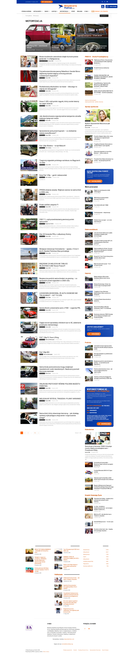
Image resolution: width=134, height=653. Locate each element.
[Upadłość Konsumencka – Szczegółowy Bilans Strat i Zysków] (58, 587)
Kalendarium (89, 429)
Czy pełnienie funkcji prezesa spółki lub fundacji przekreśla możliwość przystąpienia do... (71, 595)
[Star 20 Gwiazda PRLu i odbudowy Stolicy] (28, 239)
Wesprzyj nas (105, 424)
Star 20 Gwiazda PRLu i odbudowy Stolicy (55, 234)
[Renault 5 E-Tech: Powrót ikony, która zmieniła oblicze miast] (89, 258)
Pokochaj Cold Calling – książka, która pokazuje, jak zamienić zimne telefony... (103, 500)
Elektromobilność (91, 229)
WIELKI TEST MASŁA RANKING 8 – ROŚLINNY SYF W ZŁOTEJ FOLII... (43, 551)
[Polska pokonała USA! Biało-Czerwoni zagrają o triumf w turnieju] (29, 570)
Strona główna (26, 11)
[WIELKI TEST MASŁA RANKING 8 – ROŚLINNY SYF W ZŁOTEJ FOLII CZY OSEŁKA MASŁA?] (29, 551)
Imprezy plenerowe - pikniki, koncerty (94, 102)
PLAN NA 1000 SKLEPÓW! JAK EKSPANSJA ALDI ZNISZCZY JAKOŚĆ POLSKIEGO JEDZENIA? (103, 77)
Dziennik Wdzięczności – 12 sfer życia (103, 521)
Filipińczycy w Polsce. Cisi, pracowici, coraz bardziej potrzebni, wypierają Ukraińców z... (103, 61)
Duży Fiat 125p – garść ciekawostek (53, 175)
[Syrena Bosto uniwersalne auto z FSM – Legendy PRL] (28, 313)
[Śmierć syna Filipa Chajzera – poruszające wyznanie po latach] (58, 566)
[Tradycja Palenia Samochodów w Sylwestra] (89, 301)
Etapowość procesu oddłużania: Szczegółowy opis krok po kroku (71, 610)
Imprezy (88, 273)
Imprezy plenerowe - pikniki (90, 443)
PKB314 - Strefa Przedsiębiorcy (96, 57)
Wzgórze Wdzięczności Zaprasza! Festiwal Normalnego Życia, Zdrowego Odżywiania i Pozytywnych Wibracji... (104, 487)
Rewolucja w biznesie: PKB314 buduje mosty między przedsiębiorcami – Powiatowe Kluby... (103, 316)
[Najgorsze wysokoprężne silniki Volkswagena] (89, 192)
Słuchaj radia (96, 181)
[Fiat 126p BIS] (28, 357)
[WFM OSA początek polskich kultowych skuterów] (89, 199)
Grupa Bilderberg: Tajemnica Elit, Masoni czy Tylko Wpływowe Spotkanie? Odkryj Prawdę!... (102, 85)
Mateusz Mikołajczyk (50, 339)
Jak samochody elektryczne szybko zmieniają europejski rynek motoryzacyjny (103, 234)
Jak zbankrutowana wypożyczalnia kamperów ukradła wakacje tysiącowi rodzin (103, 347)
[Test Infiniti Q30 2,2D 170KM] (89, 207)
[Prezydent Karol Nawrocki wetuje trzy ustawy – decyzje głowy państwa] (89, 161)
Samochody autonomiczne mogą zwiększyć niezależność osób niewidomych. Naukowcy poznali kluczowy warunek (59, 369)
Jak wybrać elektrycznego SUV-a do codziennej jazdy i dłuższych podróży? (103, 242)
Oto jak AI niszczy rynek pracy (101, 67)
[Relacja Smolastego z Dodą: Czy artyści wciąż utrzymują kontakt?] (89, 286)
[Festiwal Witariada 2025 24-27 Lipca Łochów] (89, 472)
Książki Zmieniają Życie (93, 495)
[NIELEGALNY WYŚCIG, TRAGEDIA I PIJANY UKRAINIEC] (28, 403)
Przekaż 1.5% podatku (101, 11)
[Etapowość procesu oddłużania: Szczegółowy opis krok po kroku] (58, 610)
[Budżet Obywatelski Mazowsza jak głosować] (99, 115)
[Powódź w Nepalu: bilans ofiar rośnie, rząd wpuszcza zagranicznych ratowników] (89, 138)
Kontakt (75, 650)
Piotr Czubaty (48, 147)
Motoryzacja (80, 33)
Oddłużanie (95, 334)
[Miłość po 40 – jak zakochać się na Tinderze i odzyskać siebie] (89, 516)
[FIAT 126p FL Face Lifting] (28, 342)
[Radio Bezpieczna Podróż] (67, 6)
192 (35, 433)
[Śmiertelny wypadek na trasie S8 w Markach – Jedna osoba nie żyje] (89, 153)
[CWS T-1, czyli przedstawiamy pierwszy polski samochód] (28, 224)
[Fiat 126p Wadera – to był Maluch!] (28, 150)
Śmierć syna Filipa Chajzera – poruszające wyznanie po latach (70, 566)
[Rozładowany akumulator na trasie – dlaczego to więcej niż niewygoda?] (28, 91)
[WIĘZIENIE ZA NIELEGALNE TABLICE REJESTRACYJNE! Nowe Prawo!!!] (28, 268)
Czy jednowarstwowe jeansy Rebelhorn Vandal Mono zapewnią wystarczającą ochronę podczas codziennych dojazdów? (59, 73)
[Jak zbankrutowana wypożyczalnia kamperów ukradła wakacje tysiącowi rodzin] (28, 121)
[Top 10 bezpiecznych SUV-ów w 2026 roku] (58, 551)
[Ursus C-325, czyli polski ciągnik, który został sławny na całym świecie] (28, 106)
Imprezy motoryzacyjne (90, 100)
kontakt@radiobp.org (67, 644)
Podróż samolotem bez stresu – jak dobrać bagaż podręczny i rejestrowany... (103, 370)
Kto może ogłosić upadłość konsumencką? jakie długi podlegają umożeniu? (70, 602)
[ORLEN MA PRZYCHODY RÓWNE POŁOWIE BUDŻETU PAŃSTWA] (28, 388)
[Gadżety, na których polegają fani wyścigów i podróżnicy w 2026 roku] (89, 378)
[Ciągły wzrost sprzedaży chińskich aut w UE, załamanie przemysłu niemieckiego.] (28, 327)
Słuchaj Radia (47, 1)
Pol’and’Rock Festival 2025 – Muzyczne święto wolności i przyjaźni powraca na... (103, 464)
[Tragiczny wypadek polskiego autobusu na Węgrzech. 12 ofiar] (28, 165)
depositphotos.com (69, 639)
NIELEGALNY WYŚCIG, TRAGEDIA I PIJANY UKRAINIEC (60, 399)
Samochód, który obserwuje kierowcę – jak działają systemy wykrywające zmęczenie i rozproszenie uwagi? (59, 415)
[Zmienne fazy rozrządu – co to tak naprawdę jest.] (89, 222)
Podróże (88, 342)
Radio (46, 11)
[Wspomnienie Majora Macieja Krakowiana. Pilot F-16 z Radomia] (89, 308)
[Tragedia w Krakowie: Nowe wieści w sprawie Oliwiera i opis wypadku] (89, 146)
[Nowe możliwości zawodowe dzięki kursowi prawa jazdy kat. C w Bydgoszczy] (28, 61)
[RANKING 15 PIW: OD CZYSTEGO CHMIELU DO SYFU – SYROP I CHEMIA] (58, 558)
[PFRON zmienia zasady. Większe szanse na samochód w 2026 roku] (28, 195)
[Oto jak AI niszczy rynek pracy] (89, 69)
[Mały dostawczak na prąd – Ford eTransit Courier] (89, 265)
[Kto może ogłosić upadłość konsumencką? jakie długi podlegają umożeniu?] (58, 603)
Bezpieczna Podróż (31, 49)
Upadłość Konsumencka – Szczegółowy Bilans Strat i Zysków (70, 587)
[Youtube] (107, 2)
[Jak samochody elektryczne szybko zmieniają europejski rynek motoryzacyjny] (89, 234)
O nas (86, 11)
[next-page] (38, 433)
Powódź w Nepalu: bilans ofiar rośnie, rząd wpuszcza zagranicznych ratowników (103, 138)
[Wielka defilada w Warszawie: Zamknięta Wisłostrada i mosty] (89, 278)
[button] (102, 1)
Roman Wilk (50, 60)
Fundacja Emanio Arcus (83, 650)
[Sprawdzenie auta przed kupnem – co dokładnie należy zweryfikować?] (28, 136)
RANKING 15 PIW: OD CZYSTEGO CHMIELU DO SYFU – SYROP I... (71, 558)
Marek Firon (48, 194)
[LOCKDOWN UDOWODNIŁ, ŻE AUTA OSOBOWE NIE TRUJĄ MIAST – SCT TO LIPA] (28, 298)
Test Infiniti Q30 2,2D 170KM (101, 205)
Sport (73, 11)
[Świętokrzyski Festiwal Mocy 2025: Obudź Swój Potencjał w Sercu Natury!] (89, 480)
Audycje (54, 11)
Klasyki (41, 354)
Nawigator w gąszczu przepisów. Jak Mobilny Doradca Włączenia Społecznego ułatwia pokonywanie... (40, 560)
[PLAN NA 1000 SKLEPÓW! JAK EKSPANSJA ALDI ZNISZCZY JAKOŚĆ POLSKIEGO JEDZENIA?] (89, 77)
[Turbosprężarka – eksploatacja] (89, 214)
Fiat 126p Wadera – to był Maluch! (52, 146)
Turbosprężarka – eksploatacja (102, 212)
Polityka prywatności (67, 650)
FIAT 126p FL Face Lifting (49, 337)
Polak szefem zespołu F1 (49, 205)
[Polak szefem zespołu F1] (28, 209)
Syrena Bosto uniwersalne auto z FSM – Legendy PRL (59, 308)
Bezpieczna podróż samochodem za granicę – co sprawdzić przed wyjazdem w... (103, 363)
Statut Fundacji (105, 650)
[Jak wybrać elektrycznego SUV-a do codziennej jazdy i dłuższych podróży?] (89, 242)
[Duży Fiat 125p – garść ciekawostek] (28, 180)
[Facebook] (105, 2)
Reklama (79, 11)
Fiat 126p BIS (44, 352)
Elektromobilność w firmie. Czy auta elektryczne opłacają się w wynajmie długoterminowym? (103, 250)
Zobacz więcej (46, 651)
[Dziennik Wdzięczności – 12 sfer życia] (89, 523)
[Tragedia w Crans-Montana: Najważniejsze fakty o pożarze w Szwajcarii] (89, 293)
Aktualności (37, 11)
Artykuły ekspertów (43, 60)
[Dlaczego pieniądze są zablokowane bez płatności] (89, 355)
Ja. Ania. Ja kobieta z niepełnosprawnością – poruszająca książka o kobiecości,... (103, 508)
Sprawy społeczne (91, 107)
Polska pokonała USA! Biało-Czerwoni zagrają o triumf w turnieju (42, 570)
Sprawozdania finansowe (95, 650)
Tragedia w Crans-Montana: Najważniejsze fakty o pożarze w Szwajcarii (102, 293)
